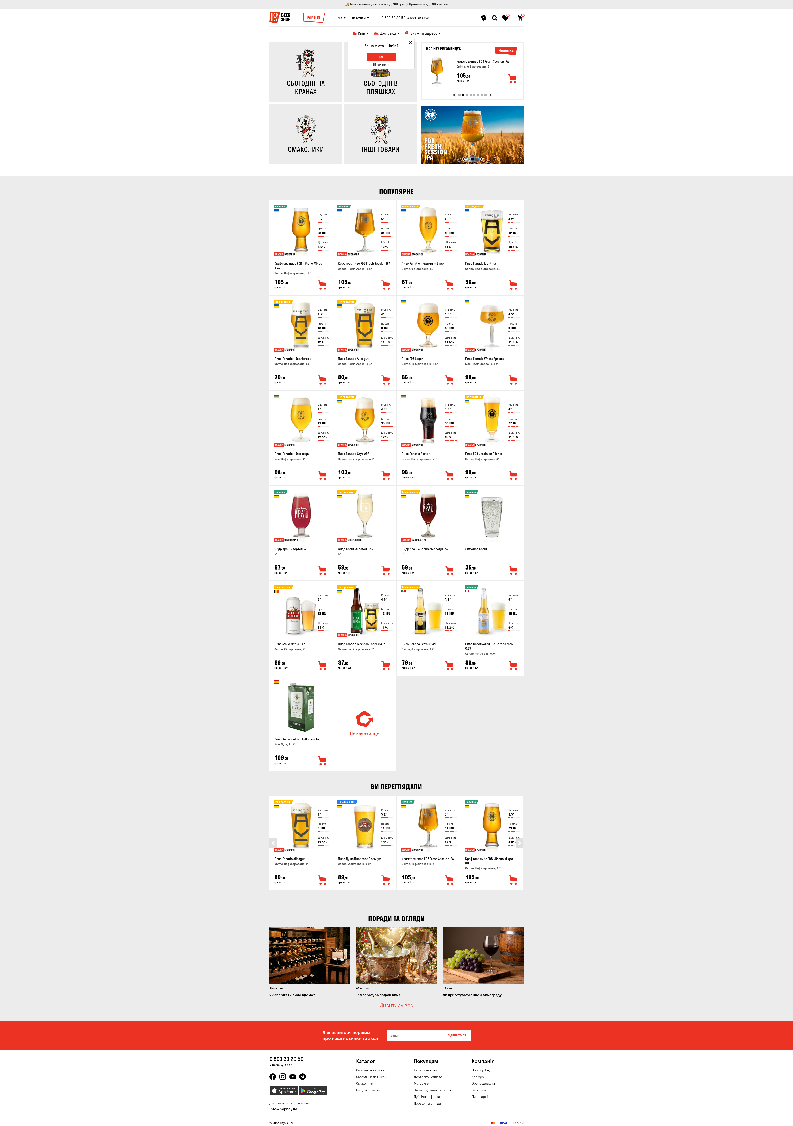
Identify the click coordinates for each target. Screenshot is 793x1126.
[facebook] (272, 1076)
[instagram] (282, 1076)
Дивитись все (396, 1005)
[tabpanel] (472, 72)
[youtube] (292, 1076)
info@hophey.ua (283, 1109)
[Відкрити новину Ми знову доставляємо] (472, 162)
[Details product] (437, 72)
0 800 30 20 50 (393, 18)
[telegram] (302, 1076)
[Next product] (490, 95)
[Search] (494, 18)
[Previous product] (454, 95)
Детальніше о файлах (474, 1120)
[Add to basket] (512, 78)
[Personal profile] (484, 18)
